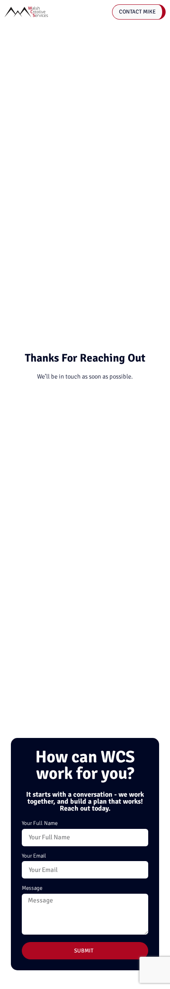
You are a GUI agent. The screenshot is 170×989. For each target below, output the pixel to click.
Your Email (34, 856)
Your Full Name (40, 824)
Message (32, 888)
